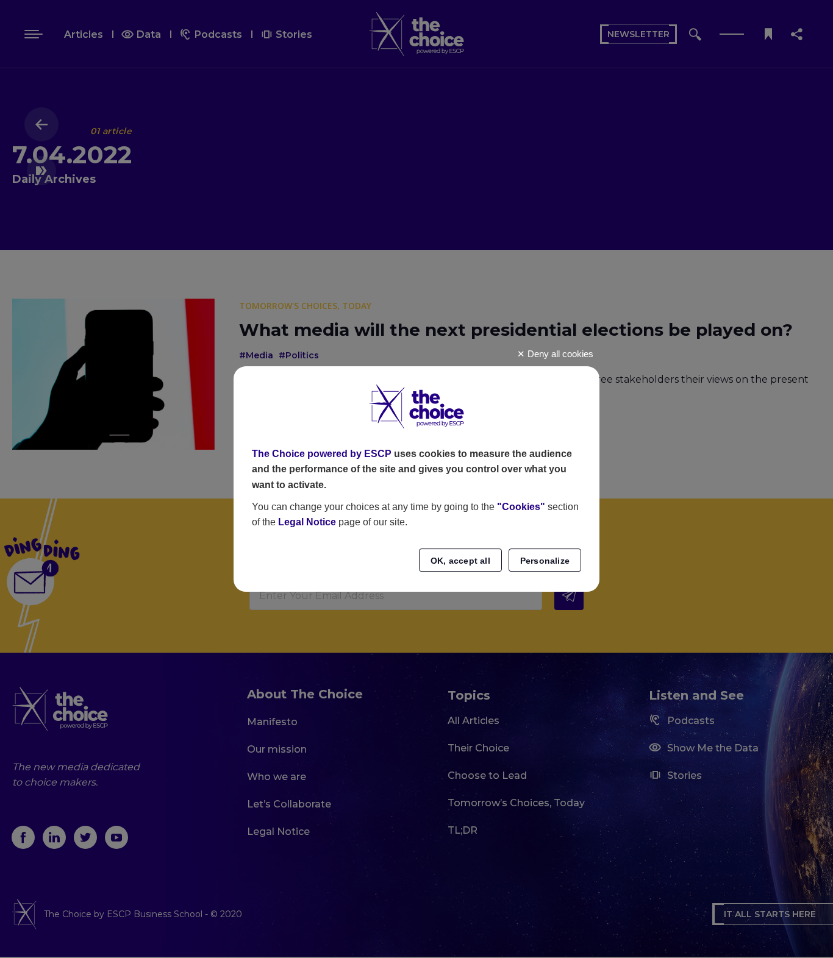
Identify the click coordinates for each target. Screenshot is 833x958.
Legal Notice (307, 522)
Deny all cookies (559, 354)
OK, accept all (460, 561)
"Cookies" (521, 507)
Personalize (545, 561)
